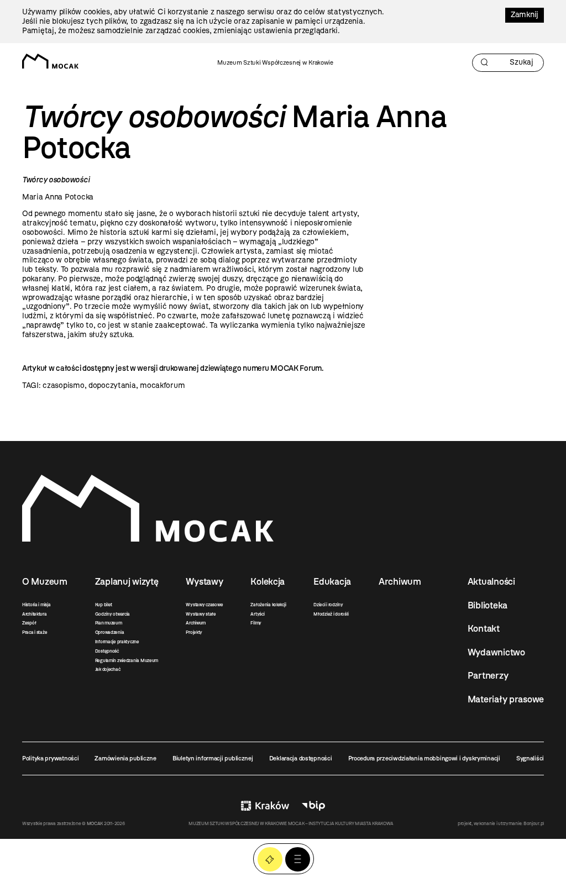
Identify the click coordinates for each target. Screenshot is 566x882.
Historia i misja (36, 604)
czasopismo (63, 385)
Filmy (255, 623)
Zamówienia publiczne (125, 758)
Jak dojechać (107, 669)
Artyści (257, 614)
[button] (297, 859)
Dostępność (107, 651)
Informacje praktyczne (117, 641)
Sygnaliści (530, 758)
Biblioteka (487, 605)
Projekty (194, 632)
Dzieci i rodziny (328, 604)
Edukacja (332, 581)
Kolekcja (267, 581)
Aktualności (491, 581)
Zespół (29, 623)
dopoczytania (112, 385)
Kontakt (484, 628)
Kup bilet (103, 604)
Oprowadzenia (109, 632)
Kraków (265, 805)
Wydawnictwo (496, 652)
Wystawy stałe (201, 614)
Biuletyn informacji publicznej (212, 758)
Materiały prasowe (506, 699)
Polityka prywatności (50, 758)
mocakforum (162, 385)
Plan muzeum (108, 623)
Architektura (34, 614)
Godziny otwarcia (112, 614)
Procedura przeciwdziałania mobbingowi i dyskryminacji (424, 758)
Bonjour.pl (533, 823)
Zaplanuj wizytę (127, 581)
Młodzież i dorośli (330, 614)
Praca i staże (34, 632)
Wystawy (204, 581)
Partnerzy (488, 675)
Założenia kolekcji (268, 604)
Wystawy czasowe (204, 604)
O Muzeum (44, 581)
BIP (313, 805)
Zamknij (524, 14)
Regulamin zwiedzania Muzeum (126, 660)
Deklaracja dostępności (300, 758)
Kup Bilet (270, 859)
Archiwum (196, 623)
